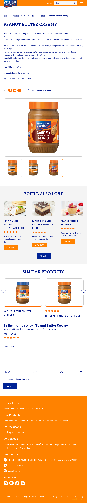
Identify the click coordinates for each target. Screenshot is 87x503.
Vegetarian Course (11, 444)
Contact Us (39, 408)
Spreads (42, 16)
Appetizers (49, 444)
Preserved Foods (61, 420)
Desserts (38, 420)
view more (10, 248)
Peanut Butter (29, 16)
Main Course (72, 444)
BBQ (23, 432)
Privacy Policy (52, 496)
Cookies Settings (77, 496)
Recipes (7, 408)
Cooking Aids (48, 420)
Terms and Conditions (23, 379)
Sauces (15, 448)
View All (43, 256)
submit (10, 386)
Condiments (8, 420)
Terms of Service (64, 496)
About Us (29, 408)
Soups (56, 444)
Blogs (22, 408)
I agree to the (18, 379)
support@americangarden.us (19, 471)
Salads (63, 444)
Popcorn (30, 420)
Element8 (80, 499)
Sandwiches (24, 444)
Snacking (7, 432)
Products (16, 16)
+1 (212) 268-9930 (15, 465)
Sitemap (43, 496)
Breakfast (39, 444)
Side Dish (7, 448)
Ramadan (16, 432)
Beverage (30, 448)
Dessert (22, 448)
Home (6, 16)
